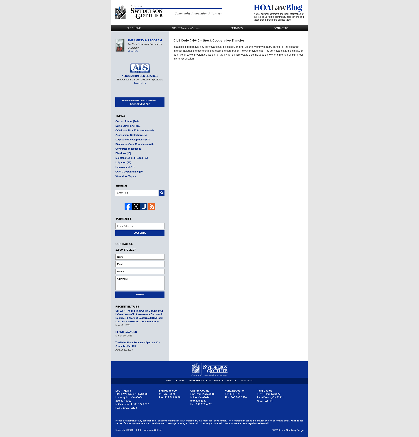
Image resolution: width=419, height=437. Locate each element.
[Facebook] (128, 206)
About (186, 28)
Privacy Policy (196, 381)
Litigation (123, 162)
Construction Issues (129, 148)
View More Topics (125, 176)
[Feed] (152, 206)
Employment (125, 167)
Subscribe (140, 233)
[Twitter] (136, 206)
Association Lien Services (140, 76)
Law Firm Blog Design (288, 430)
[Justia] (144, 206)
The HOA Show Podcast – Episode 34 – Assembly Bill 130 (137, 344)
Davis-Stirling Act (128, 125)
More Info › (133, 51)
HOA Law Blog (279, 12)
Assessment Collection (131, 135)
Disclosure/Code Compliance (134, 144)
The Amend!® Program (145, 40)
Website (180, 381)
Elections (123, 153)
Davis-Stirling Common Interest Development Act (140, 102)
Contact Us (281, 28)
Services (237, 28)
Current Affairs (127, 121)
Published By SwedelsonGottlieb (168, 12)
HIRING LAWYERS (126, 332)
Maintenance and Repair (131, 157)
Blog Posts (247, 381)
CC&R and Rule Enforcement (134, 130)
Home (169, 381)
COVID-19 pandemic (129, 171)
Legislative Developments (132, 139)
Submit (140, 294)
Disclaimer (214, 381)
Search (161, 193)
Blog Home (134, 28)
